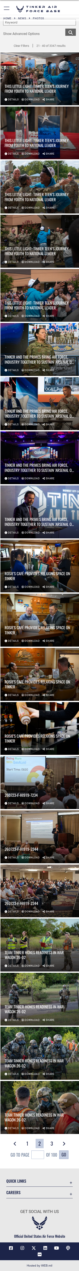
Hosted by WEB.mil (39, 1265)
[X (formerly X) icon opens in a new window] (34, 1248)
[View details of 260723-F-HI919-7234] (39, 782)
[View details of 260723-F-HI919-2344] (39, 836)
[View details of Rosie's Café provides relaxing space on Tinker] (39, 566)
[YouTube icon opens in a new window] (57, 1248)
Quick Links (16, 1181)
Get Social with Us (39, 1211)
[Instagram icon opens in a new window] (22, 1248)
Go (64, 1154)
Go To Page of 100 (34, 1155)
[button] (7, 9)
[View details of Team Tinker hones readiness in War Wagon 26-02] (39, 945)
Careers (13, 1192)
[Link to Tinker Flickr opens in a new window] (39, 1254)
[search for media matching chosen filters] (70, 32)
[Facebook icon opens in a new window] (11, 1248)
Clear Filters (21, 45)
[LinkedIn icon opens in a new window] (45, 1248)
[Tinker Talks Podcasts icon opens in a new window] (68, 1248)
